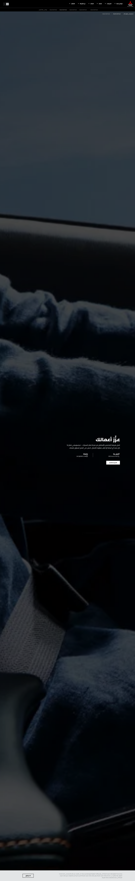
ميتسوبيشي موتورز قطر (128, 14)
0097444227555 (113, 456)
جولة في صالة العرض (43, 10)
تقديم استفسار (113, 463)
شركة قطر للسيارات (94, 10)
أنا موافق (28, 876)
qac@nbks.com (81, 456)
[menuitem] (116, 4)
